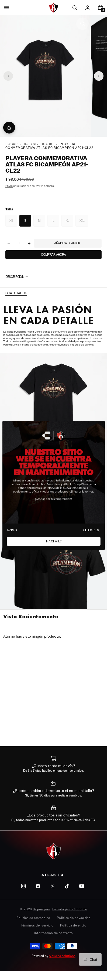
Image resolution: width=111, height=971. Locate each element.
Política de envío (73, 925)
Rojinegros (41, 909)
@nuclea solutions (62, 956)
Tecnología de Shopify (69, 909)
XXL (83, 222)
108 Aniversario (39, 144)
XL (69, 222)
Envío (9, 186)
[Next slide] (99, 76)
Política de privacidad (74, 918)
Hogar (11, 144)
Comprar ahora (53, 254)
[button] (6, 7)
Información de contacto (53, 933)
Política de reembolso (33, 918)
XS (13, 222)
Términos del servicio (37, 925)
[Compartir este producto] (9, 128)
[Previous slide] (8, 76)
